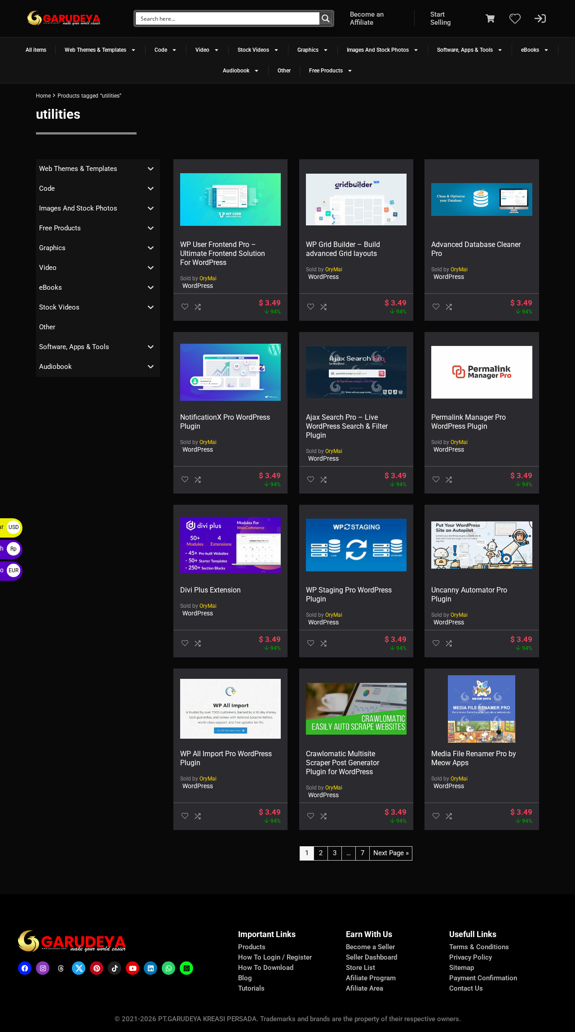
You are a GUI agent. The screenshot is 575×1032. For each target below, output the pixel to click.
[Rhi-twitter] (78, 968)
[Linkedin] (150, 968)
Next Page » (391, 853)
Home (43, 96)
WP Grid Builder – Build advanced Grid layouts (343, 249)
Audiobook (236, 70)
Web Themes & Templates (95, 50)
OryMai (208, 278)
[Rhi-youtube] (132, 968)
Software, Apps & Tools (465, 50)
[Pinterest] (96, 968)
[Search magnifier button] (325, 18)
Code (161, 50)
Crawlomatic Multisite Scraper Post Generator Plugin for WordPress (342, 762)
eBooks (530, 50)
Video (202, 50)
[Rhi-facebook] (24, 968)
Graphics (307, 50)
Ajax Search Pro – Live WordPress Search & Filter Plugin (347, 426)
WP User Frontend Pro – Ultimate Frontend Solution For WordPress (222, 253)
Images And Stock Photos (378, 50)
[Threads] (60, 968)
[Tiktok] (114, 968)
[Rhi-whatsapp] (168, 968)
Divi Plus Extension (210, 590)
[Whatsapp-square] (186, 968)
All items (36, 50)
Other (284, 70)
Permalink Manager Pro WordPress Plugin (468, 422)
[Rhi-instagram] (42, 968)
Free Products (326, 70)
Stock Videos (253, 50)
